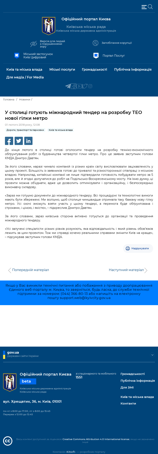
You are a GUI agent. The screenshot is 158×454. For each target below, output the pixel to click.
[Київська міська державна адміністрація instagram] (90, 86)
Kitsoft (71, 451)
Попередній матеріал (30, 270)
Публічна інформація (138, 380)
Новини (24, 99)
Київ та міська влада (137, 397)
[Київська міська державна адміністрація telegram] (68, 86)
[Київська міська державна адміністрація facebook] (73, 86)
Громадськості (133, 374)
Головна (8, 99)
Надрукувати (140, 248)
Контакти (128, 403)
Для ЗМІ (127, 387)
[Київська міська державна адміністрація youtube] (79, 86)
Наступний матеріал (126, 270)
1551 (79, 377)
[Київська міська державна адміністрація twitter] (84, 86)
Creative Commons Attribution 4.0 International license (96, 439)
